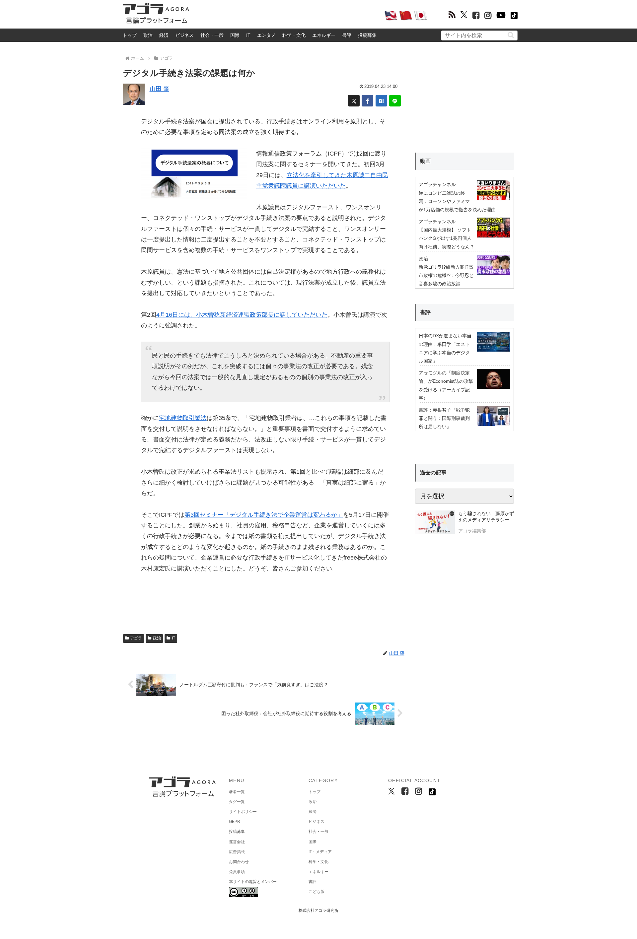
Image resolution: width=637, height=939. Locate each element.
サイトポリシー (243, 811)
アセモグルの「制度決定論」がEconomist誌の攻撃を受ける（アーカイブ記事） (446, 385)
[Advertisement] (287, 15)
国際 (235, 35)
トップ (130, 35)
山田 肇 (159, 89)
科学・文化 (294, 35)
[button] (511, 35)
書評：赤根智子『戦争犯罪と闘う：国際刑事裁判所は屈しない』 (444, 418)
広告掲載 (237, 851)
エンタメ (266, 35)
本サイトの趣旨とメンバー (253, 881)
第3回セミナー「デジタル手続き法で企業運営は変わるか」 (263, 514)
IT (248, 35)
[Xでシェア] (354, 100)
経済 (164, 35)
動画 (425, 161)
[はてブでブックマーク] (381, 100)
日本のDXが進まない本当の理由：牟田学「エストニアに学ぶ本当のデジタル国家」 (445, 348)
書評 (346, 35)
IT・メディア (320, 851)
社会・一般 (212, 35)
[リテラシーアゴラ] (435, 523)
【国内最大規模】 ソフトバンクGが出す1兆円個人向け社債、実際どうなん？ (446, 238)
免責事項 (237, 871)
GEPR (234, 821)
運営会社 (237, 841)
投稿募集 (367, 35)
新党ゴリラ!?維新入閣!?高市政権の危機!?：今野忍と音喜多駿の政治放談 (446, 275)
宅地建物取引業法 (183, 418)
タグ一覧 (237, 801)
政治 (148, 35)
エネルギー (323, 35)
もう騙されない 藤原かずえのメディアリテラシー (486, 517)
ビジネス (184, 35)
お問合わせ (239, 861)
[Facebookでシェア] (367, 100)
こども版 (316, 891)
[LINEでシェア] (395, 100)
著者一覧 (237, 791)
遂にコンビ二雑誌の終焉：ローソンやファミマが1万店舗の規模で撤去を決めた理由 (457, 201)
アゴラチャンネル (437, 184)
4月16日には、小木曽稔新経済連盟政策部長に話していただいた (241, 314)
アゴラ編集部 (472, 530)
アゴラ (136, 638)
